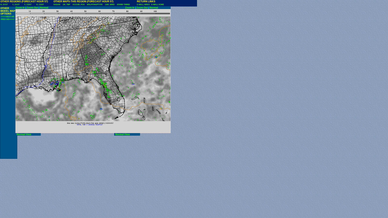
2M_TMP (66, 4)
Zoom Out (32, 7)
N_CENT (40, 4)
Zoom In (20, 7)
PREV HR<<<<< (7, 19)
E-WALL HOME (157, 4)
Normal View (28, 134)
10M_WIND (110, 4)
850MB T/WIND (123, 4)
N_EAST (4, 4)
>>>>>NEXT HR (7, 17)
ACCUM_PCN (79, 4)
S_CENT (28, 4)
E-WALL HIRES (144, 4)
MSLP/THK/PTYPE (95, 4)
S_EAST (16, 4)
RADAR (57, 4)
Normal (44, 7)
